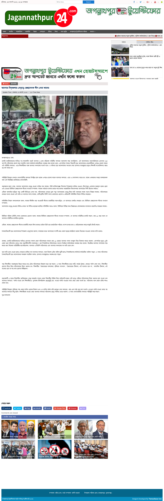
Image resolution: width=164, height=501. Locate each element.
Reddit (48, 408)
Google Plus (60, 408)
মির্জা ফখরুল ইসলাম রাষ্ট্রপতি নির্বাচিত (52, 437)
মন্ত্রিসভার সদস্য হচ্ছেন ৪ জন (12, 437)
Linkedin (38, 408)
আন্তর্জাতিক (19, 32)
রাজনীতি (27, 32)
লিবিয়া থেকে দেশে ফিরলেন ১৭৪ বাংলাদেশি (18, 457)
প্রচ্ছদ (4, 32)
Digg (28, 408)
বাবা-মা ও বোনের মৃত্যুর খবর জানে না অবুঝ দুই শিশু (146, 68)
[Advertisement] (54, 53)
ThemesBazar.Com (155, 499)
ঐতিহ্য (50, 32)
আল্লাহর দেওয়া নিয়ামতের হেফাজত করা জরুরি (144, 79)
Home (6, 84)
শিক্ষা (56, 32)
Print (83, 408)
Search (88, 2)
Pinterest (73, 408)
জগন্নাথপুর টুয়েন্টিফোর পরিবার (78, 32)
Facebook (7, 408)
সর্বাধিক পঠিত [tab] (149, 42)
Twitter (18, 408)
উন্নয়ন (35, 32)
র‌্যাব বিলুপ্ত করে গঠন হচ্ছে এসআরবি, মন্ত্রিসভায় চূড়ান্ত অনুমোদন (88, 455)
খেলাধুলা (42, 32)
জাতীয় (11, 32)
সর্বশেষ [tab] (124, 42)
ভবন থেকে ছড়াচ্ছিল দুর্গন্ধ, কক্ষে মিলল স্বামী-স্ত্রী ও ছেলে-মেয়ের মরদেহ (145, 57)
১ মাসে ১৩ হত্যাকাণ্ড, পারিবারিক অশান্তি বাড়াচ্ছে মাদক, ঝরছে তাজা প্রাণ (53, 455)
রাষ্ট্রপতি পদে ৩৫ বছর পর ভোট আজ (88, 437)
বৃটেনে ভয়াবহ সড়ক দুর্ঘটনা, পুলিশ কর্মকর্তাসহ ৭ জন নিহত (127, 36)
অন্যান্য (92, 32)
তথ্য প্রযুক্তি (64, 32)
